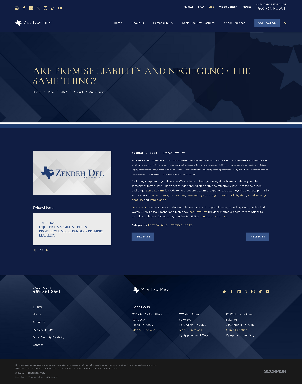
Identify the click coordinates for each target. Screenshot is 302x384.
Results (246, 6)
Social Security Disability (48, 337)
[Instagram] (45, 8)
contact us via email (213, 216)
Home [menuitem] (118, 23)
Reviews (187, 6)
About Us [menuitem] (138, 23)
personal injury (196, 195)
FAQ (201, 6)
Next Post (257, 236)
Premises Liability (181, 225)
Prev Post (142, 236)
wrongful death (217, 195)
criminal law (177, 195)
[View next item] (47, 250)
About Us (39, 322)
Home (37, 314)
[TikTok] (53, 8)
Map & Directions (143, 330)
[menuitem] (19, 377)
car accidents (159, 195)
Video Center (228, 6)
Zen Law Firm (155, 190)
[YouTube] (60, 8)
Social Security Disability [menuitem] (198, 23)
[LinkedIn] (31, 8)
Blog (211, 6)
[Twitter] (38, 8)
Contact (38, 344)
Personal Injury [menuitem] (163, 23)
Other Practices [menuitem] (234, 23)
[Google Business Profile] (17, 8)
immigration (158, 199)
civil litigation (237, 195)
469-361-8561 (271, 8)
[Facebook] (24, 8)
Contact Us (267, 22)
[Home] (33, 23)
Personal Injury (158, 225)
